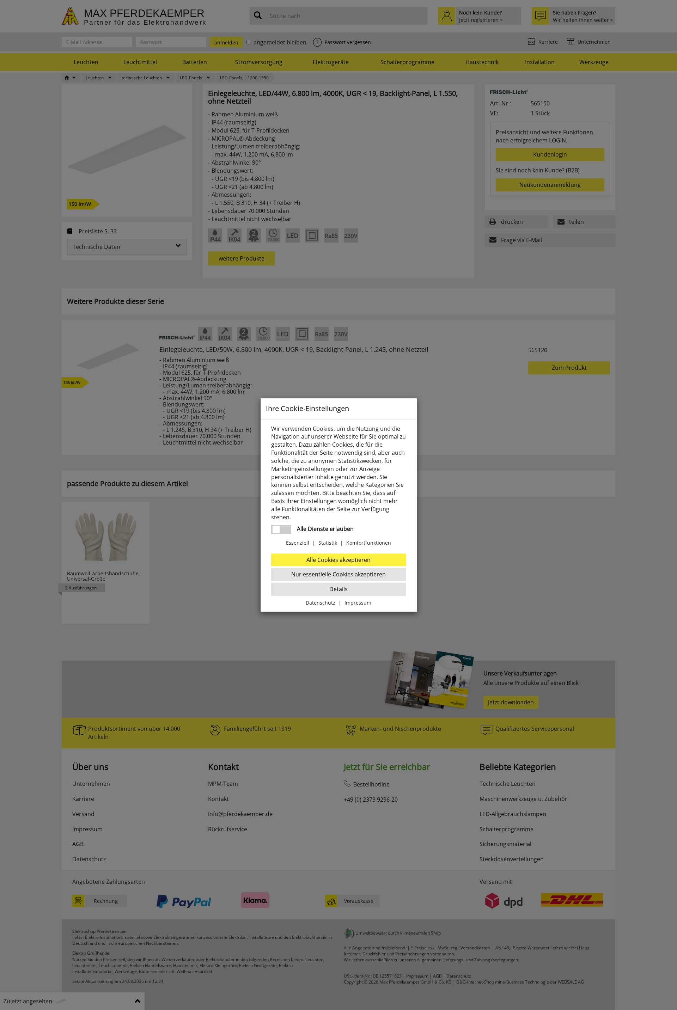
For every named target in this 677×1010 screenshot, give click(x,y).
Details (338, 589)
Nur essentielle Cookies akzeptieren (338, 574)
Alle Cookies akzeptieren (338, 560)
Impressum (357, 602)
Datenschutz (320, 602)
